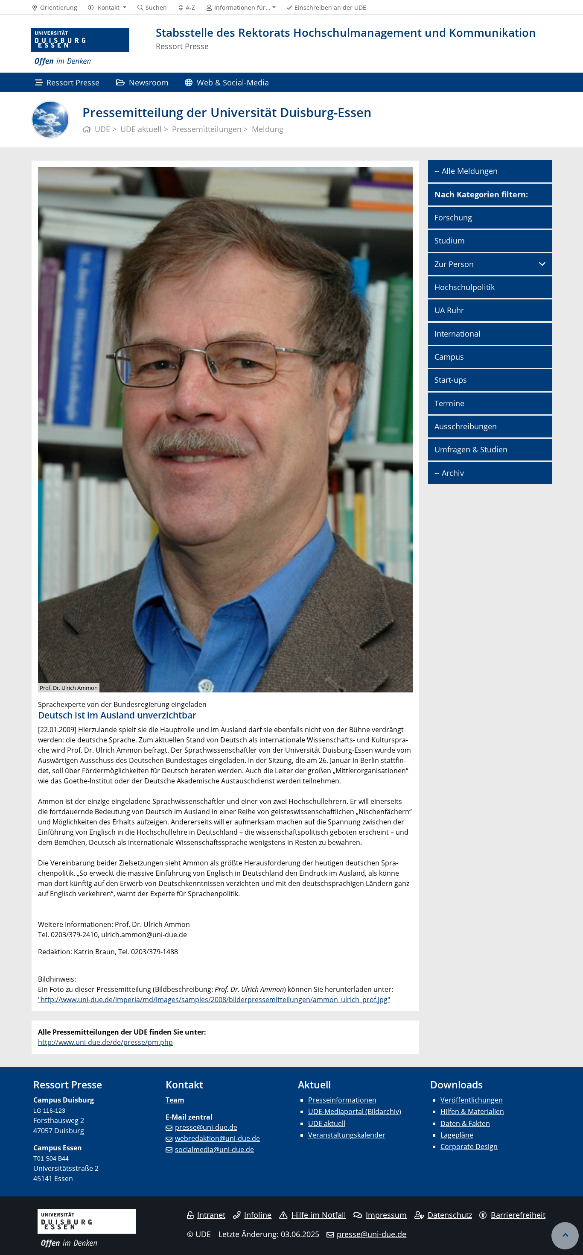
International (457, 333)
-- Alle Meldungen (466, 171)
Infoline (257, 1215)
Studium (449, 240)
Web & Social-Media (233, 82)
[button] (106, 7)
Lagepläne (456, 1135)
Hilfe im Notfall (319, 1215)
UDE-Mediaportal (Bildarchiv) (354, 1111)
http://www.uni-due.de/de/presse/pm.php (105, 1042)
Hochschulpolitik (464, 287)
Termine (449, 403)
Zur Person (454, 264)
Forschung (453, 217)
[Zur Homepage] (80, 47)
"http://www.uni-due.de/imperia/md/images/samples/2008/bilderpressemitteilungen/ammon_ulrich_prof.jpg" (214, 999)
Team (175, 1100)
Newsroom (149, 82)
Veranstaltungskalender (346, 1135)
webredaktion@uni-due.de (217, 1138)
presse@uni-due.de (206, 1127)
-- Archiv (449, 473)
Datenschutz (450, 1215)
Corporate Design (469, 1146)
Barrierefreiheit (518, 1215)
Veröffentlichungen (471, 1100)
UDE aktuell (326, 1123)
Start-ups (450, 380)
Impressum (386, 1215)
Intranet (211, 1215)
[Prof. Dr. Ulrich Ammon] (225, 429)
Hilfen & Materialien (472, 1111)
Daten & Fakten (465, 1123)
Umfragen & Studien (470, 449)
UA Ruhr (449, 310)
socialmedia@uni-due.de (214, 1149)
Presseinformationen (342, 1100)
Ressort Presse (73, 82)
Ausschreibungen (465, 426)
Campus (449, 357)
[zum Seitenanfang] (565, 1235)
